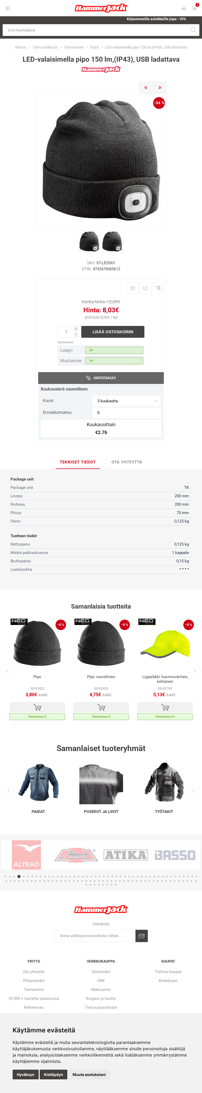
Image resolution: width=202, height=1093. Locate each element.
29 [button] (125, 876)
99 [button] (111, 884)
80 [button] (145, 881)
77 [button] (132, 881)
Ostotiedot (101, 971)
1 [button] (5, 876)
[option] (37, 670)
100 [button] (116, 884)
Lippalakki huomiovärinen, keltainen (165, 679)
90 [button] (187, 881)
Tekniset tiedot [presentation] (78, 462)
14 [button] (62, 876)
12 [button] (53, 876)
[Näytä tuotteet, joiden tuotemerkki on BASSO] (126, 855)
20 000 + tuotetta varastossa (33, 998)
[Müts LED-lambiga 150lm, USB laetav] (89, 241)
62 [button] (69, 881)
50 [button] (19, 881)
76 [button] (128, 881)
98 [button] (107, 884)
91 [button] (191, 881)
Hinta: (92, 310)
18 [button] (78, 876)
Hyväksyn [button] (25, 1074)
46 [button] (196, 876)
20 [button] (87, 876)
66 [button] (86, 881)
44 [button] (188, 876)
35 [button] (150, 876)
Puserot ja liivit (101, 811)
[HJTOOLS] (101, 71)
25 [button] (108, 876)
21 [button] (91, 876)
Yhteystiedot (34, 980)
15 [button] (66, 876)
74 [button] (120, 881)
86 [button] (170, 881)
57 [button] (48, 881)
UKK (101, 980)
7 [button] (32, 876)
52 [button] (27, 881)
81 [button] (149, 881)
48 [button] (10, 881)
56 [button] (44, 881)
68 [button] (94, 881)
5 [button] (24, 876)
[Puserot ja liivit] (101, 782)
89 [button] (183, 881)
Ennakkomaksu (57, 412)
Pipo (37, 676)
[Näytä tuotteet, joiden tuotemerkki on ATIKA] (76, 855)
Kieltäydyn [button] (53, 1074)
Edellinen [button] (7, 670)
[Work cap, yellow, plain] (165, 644)
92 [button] (195, 881)
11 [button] (49, 876)
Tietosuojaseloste (101, 1007)
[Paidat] (38, 782)
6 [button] (28, 876)
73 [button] (116, 881)
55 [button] (40, 881)
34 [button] (146, 876)
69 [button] (99, 881)
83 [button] (158, 881)
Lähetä (141, 936)
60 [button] (61, 881)
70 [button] (103, 881)
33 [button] (142, 876)
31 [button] (133, 876)
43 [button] (184, 876)
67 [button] (90, 881)
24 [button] (104, 876)
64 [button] (78, 881)
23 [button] (99, 876)
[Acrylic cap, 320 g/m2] (37, 644)
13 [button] (57, 876)
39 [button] (167, 876)
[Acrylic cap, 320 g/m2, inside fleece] (101, 644)
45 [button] (192, 876)
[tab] (78, 462)
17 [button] (74, 876)
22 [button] (95, 876)
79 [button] (141, 881)
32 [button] (137, 876)
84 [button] (162, 881)
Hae (193, 30)
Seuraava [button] (195, 670)
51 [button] (23, 881)
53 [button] (31, 881)
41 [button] (175, 876)
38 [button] (163, 876)
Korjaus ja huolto (101, 998)
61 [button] (65, 881)
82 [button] (153, 881)
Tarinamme (34, 989)
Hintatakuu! (105, 378)
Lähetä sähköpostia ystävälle (133, 288)
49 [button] (15, 881)
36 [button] (154, 876)
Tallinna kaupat (168, 971)
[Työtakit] (164, 782)
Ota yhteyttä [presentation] (127, 462)
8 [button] (36, 876)
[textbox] (95, 30)
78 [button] (137, 881)
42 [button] (179, 876)
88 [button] (179, 881)
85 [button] (166, 881)
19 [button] (83, 876)
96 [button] (99, 884)
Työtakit (164, 811)
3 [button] (14, 876)
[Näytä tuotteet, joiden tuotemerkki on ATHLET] (26, 855)
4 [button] (19, 876)
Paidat (38, 811)
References (34, 1007)
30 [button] (129, 876)
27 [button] (116, 876)
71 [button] (107, 881)
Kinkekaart (168, 980)
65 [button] (82, 881)
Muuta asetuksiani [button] (89, 1074)
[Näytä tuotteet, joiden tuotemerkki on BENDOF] (175, 855)
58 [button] (52, 881)
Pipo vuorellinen (101, 676)
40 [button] (171, 876)
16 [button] (70, 876)
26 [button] (112, 876)
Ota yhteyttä (33, 971)
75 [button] (124, 881)
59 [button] (57, 881)
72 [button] (111, 881)
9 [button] (41, 876)
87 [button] (174, 881)
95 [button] (94, 884)
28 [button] (121, 876)
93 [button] (86, 884)
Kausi (48, 400)
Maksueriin (101, 989)
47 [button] (6, 881)
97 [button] (103, 884)
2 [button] (10, 876)
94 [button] (90, 884)
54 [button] (36, 881)
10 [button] (45, 876)
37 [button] (158, 876)
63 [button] (73, 881)
